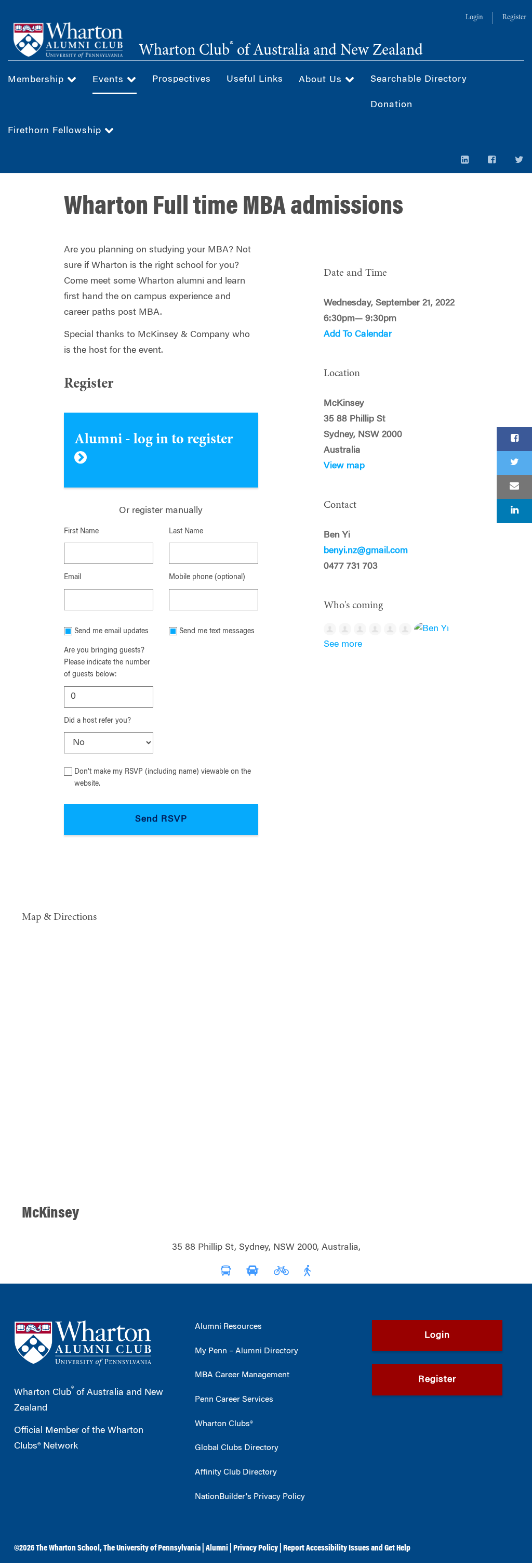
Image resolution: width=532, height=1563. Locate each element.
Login (474, 17)
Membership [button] (37, 80)
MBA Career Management (242, 1375)
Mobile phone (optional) (207, 577)
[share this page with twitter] (514, 463)
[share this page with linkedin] (514, 511)
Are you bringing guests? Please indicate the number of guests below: (107, 663)
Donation (391, 105)
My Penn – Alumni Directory (246, 1351)
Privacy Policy (255, 1548)
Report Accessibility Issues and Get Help (346, 1548)
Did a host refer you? (97, 721)
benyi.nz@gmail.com (366, 551)
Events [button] (109, 80)
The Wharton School (68, 1548)
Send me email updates (111, 631)
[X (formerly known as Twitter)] (519, 160)
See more (343, 644)
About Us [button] (322, 80)
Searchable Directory (418, 79)
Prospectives (181, 79)
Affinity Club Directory (236, 1472)
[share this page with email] (514, 487)
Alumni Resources (228, 1327)
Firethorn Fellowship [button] (56, 131)
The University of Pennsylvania (152, 1548)
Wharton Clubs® (224, 1424)
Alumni (217, 1548)
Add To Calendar (358, 334)
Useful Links (255, 79)
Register (514, 17)
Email (72, 577)
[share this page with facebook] (514, 439)
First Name (81, 531)
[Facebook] (492, 160)
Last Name (186, 531)
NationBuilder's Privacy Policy (250, 1497)
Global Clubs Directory (236, 1448)
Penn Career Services (234, 1399)
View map (344, 466)
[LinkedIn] (465, 160)
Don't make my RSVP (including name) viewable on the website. (162, 778)
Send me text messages (217, 631)
